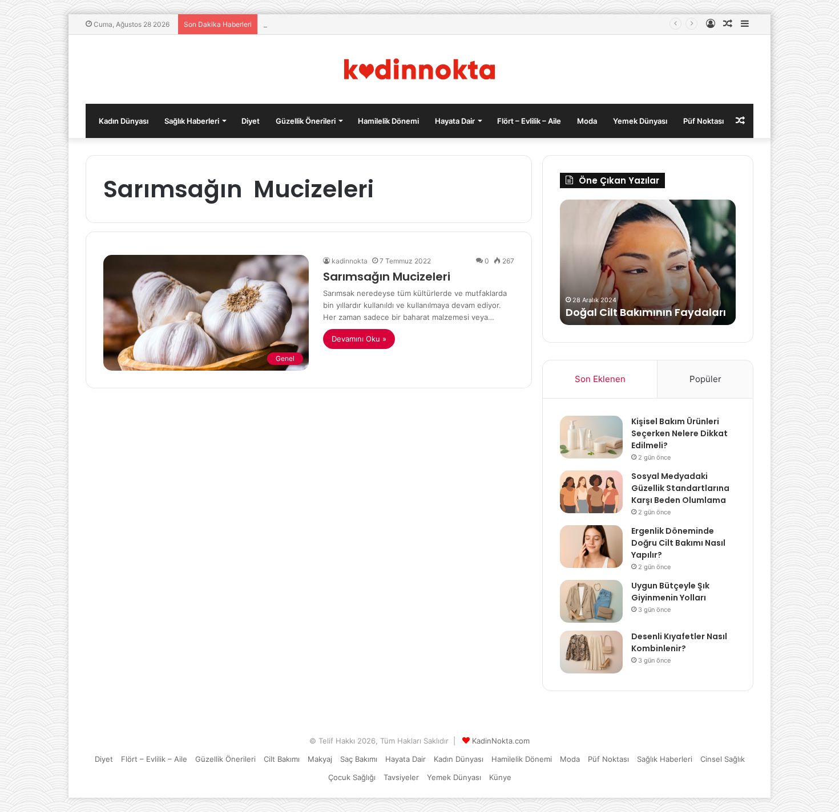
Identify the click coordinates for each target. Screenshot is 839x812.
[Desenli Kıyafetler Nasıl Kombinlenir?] (591, 652)
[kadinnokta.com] (420, 69)
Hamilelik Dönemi (388, 120)
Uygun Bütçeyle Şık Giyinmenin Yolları (670, 591)
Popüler (705, 378)
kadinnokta (350, 261)
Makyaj (320, 759)
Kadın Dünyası (123, 120)
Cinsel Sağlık (722, 759)
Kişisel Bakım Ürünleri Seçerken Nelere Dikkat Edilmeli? (679, 433)
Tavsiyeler (401, 777)
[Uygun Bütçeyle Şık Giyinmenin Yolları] (591, 601)
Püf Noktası (703, 120)
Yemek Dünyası (640, 120)
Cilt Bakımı (282, 759)
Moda (587, 120)
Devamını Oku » (359, 338)
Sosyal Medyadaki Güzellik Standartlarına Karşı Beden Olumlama (680, 488)
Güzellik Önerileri (306, 120)
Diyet (250, 120)
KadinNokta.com (501, 740)
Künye (500, 777)
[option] (648, 262)
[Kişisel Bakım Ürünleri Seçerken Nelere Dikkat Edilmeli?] (591, 437)
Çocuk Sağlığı (352, 777)
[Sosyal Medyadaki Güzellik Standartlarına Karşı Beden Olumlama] (591, 491)
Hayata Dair (455, 120)
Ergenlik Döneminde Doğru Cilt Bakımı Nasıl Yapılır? (678, 543)
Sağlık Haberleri (191, 120)
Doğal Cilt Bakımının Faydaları (646, 312)
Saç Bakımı (358, 759)
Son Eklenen (600, 378)
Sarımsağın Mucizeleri (386, 277)
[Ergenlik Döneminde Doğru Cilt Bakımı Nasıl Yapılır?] (591, 546)
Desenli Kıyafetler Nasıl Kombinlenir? (679, 642)
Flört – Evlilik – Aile (529, 120)
